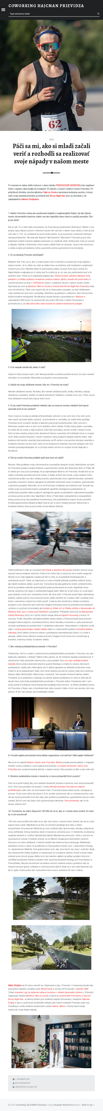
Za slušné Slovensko (67, 766)
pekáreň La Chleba (17, 279)
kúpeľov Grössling (69, 615)
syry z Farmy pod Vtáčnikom (35, 611)
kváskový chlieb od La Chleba (57, 608)
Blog (51, 139)
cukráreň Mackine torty (79, 276)
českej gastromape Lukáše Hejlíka (31, 629)
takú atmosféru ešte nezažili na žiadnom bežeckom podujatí (54, 303)
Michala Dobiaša (57, 786)
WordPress (68, 1105)
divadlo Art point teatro (78, 279)
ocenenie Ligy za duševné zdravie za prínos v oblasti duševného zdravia (48, 992)
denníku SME (82, 989)
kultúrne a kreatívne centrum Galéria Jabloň (47, 279)
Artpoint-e (80, 296)
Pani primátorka (71, 800)
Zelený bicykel (61, 276)
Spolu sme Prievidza (45, 762)
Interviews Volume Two (26, 1087)
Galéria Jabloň (58, 1006)
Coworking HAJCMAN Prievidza (31, 1105)
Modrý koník (46, 989)
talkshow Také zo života (37, 995)
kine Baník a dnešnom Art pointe (57, 570)
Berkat (30, 762)
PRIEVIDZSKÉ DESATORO (68, 185)
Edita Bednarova (22, 1083)
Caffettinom (38, 283)
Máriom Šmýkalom (30, 199)
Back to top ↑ (88, 1105)
